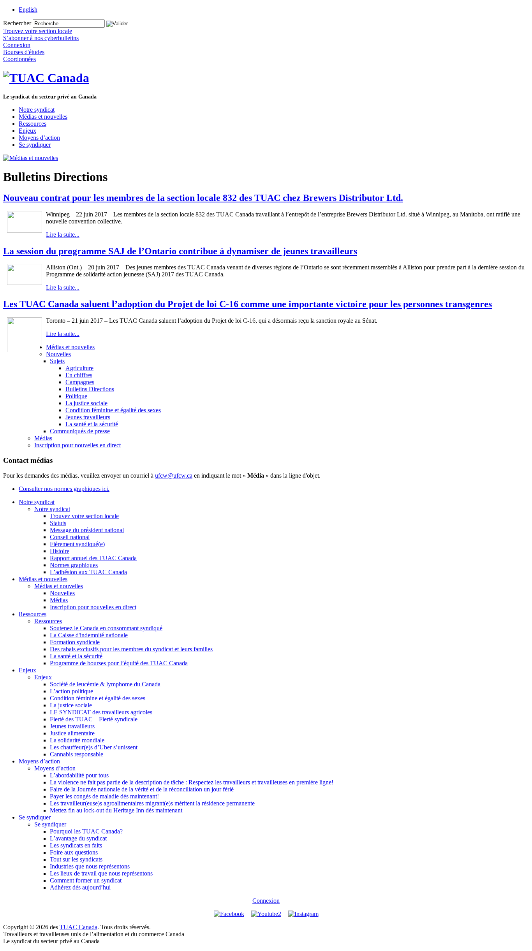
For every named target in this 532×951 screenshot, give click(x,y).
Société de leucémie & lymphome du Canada (105, 684)
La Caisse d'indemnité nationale (89, 635)
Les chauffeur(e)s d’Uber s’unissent (93, 747)
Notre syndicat (37, 109)
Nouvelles (58, 354)
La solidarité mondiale (77, 740)
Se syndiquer (35, 144)
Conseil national (70, 537)
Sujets (57, 361)
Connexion (266, 900)
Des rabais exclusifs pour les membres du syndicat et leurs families (131, 649)
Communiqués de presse (80, 431)
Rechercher (17, 23)
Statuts (58, 523)
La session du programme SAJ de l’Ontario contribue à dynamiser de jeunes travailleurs (180, 251)
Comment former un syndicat (86, 880)
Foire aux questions (74, 852)
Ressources (32, 123)
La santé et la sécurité (91, 424)
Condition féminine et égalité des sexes (113, 410)
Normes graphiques (74, 565)
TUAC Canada (78, 927)
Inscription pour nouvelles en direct (77, 445)
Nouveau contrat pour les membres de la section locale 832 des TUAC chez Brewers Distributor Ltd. (203, 198)
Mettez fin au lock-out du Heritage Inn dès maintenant (116, 810)
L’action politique (71, 691)
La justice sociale (86, 403)
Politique (76, 396)
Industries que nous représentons (90, 866)
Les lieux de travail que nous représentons (101, 873)
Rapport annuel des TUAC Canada (93, 558)
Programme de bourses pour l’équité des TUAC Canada (119, 663)
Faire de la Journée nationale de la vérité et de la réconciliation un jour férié (142, 789)
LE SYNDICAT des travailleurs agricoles (101, 712)
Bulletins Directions (89, 389)
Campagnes (79, 382)
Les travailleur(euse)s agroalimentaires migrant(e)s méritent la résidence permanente (152, 803)
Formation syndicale (75, 642)
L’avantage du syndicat (78, 838)
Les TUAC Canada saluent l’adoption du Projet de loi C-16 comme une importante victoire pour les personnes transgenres (247, 304)
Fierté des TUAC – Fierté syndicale (93, 719)
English (28, 9)
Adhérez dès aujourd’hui (80, 887)
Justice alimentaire (72, 733)
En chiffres (78, 375)
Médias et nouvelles (43, 116)
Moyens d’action (39, 137)
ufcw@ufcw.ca (173, 475)
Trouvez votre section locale (84, 516)
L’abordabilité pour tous (79, 775)
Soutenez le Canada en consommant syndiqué (106, 628)
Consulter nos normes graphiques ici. (64, 488)
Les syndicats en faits (76, 845)
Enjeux (27, 130)
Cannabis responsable (76, 754)
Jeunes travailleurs (87, 417)
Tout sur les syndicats (76, 859)
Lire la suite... (62, 234)
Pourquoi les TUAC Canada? (86, 831)
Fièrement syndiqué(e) (77, 544)
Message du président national (87, 530)
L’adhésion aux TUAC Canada (88, 572)
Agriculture (79, 368)
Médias (43, 438)
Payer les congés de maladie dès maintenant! (104, 796)
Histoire (59, 551)
